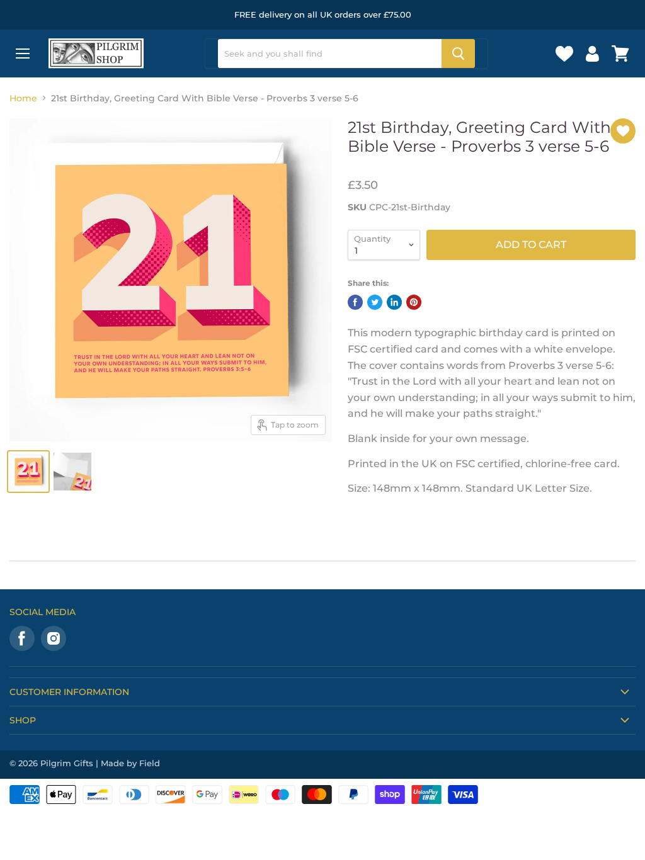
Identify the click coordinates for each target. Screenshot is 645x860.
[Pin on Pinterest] (413, 302)
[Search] (458, 53)
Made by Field (130, 763)
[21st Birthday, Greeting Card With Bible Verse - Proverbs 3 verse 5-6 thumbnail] (28, 471)
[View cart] (620, 53)
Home (23, 98)
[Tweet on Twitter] (374, 302)
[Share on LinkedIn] (394, 302)
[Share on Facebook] (355, 302)
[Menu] (22, 53)
